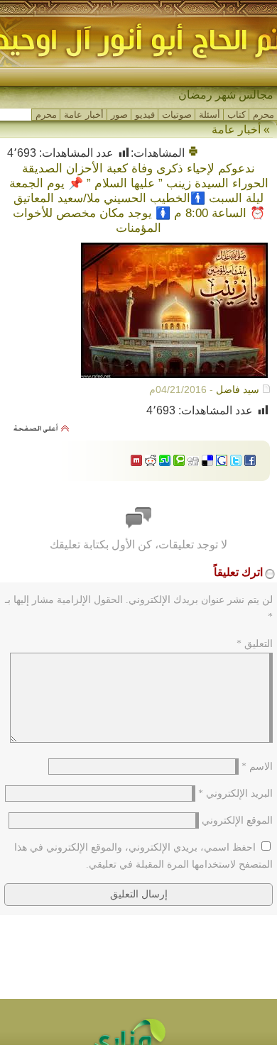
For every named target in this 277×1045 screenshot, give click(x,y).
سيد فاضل (237, 389)
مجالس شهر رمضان (225, 95)
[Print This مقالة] (193, 153)
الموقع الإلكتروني (237, 820)
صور (119, 114)
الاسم (257, 766)
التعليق (255, 643)
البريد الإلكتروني (235, 793)
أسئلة (209, 114)
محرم (263, 114)
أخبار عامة (84, 114)
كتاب (236, 114)
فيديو (145, 114)
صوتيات (177, 114)
